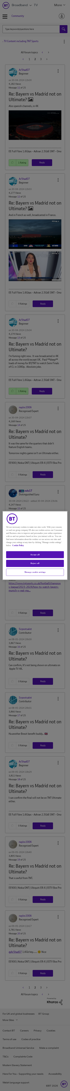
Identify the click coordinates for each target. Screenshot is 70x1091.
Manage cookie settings (35, 572)
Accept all (35, 555)
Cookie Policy (18, 545)
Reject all (35, 563)
